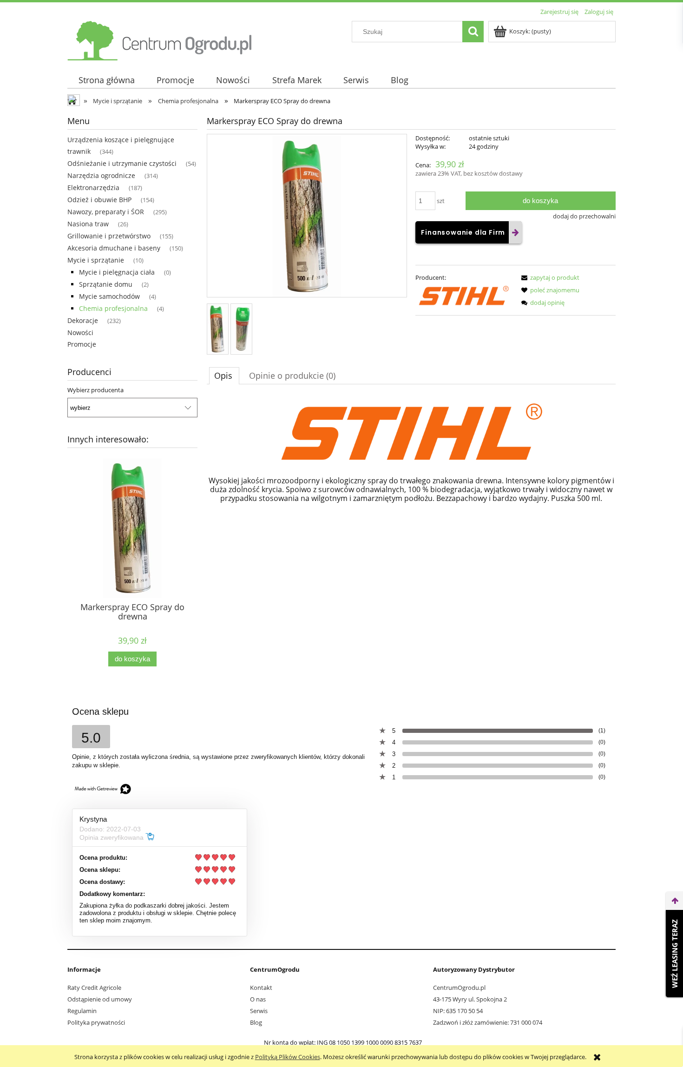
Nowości (80, 332)
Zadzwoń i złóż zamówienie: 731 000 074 (487, 1022)
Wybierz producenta (95, 390)
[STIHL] (463, 295)
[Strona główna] (160, 39)
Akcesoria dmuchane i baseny (113, 248)
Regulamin (82, 1011)
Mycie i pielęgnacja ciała (117, 272)
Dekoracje (82, 320)
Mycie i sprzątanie (95, 260)
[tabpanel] (411, 464)
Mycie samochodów (109, 296)
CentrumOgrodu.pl (459, 987)
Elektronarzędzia (93, 187)
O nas (258, 999)
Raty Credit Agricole (94, 987)
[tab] (224, 375)
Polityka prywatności (96, 1022)
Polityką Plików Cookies (287, 1057)
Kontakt (261, 987)
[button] (548, 277)
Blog (256, 1022)
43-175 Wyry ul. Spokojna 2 (470, 999)
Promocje (81, 344)
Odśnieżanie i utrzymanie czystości (122, 163)
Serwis (259, 1011)
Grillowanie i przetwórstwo (109, 235)
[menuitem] (106, 80)
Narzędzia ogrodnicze (101, 175)
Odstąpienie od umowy (99, 999)
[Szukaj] (473, 31)
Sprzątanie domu (105, 284)
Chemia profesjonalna (113, 308)
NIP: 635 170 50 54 (458, 1011)
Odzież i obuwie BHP (99, 199)
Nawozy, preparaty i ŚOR (105, 211)
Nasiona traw (88, 223)
